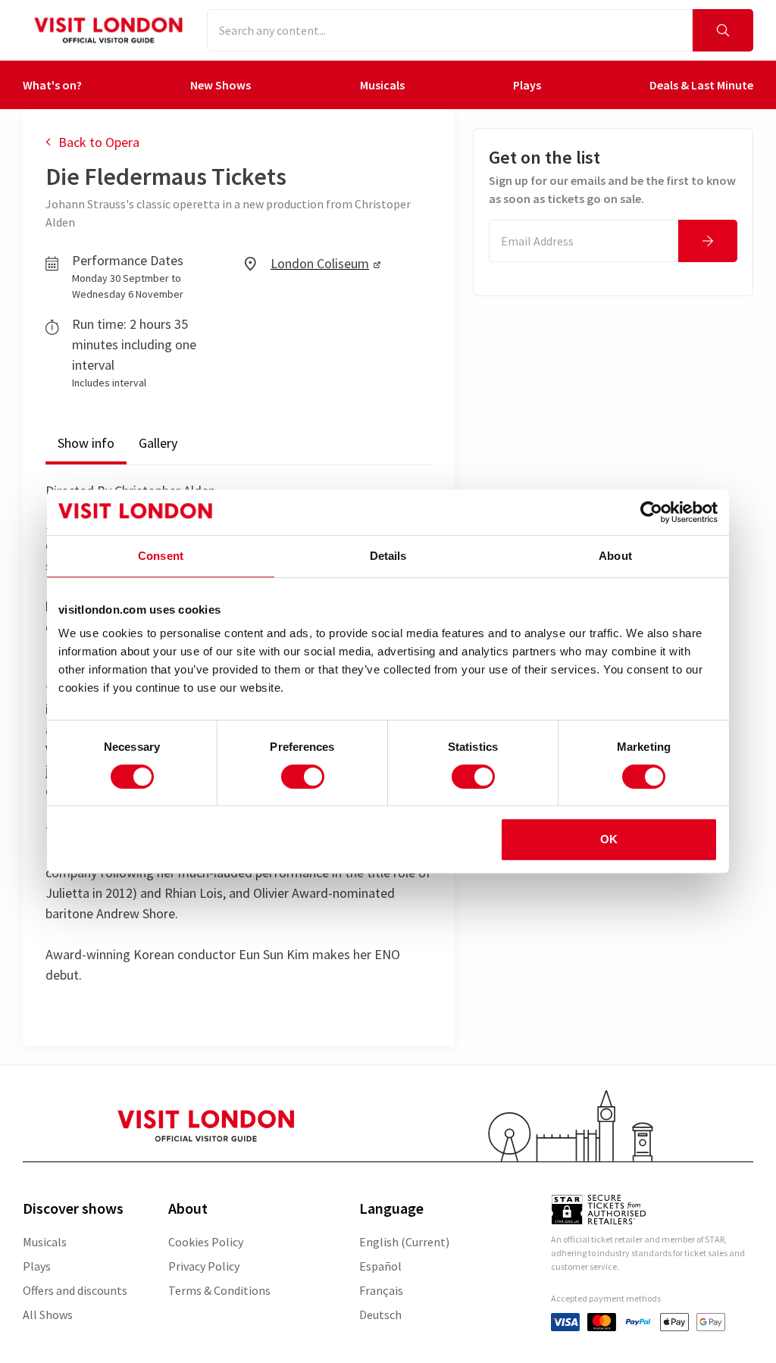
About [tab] (615, 555)
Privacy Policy (203, 1266)
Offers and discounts (75, 1290)
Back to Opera (98, 142)
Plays (37, 1266)
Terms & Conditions (219, 1290)
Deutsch (380, 1314)
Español (380, 1266)
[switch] (302, 776)
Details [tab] (388, 555)
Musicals (45, 1241)
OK (609, 839)
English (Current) (404, 1241)
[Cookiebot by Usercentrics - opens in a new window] (651, 512)
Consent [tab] (160, 555)
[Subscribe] (707, 241)
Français (381, 1290)
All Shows (48, 1314)
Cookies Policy (205, 1241)
